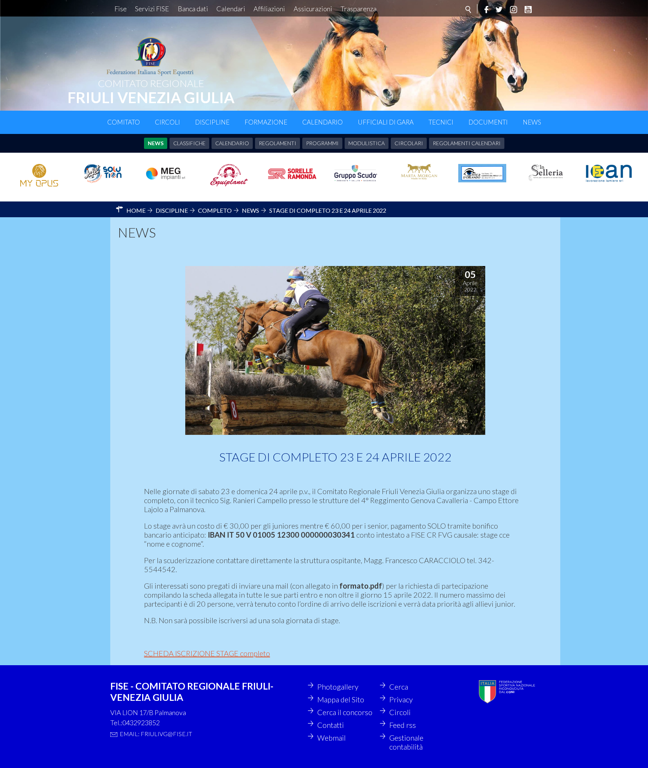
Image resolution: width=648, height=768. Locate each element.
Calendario (322, 122)
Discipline (212, 122)
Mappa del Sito (340, 699)
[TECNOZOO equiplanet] (229, 175)
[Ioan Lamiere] (608, 173)
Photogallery (337, 686)
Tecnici (441, 122)
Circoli (167, 122)
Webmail (331, 737)
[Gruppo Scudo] (355, 173)
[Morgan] (419, 172)
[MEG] (166, 173)
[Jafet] (102, 173)
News (532, 122)
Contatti (330, 724)
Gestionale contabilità (406, 742)
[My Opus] (39, 175)
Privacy (401, 699)
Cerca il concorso (344, 712)
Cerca (398, 686)
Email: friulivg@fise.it (156, 733)
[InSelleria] (545, 172)
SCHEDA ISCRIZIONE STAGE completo (207, 653)
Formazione (265, 122)
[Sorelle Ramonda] (292, 173)
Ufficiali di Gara (386, 122)
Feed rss (402, 724)
